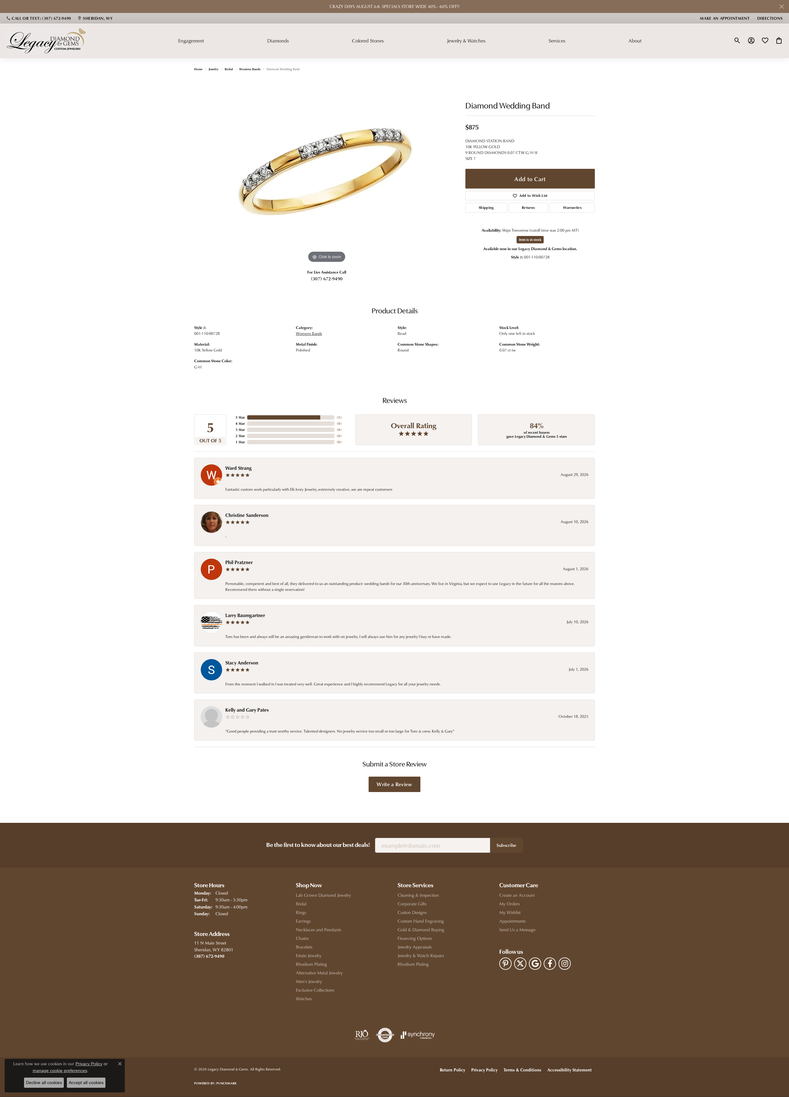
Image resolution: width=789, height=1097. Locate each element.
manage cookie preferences (60, 1070)
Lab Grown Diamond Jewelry (323, 895)
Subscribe (507, 845)
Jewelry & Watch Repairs (421, 955)
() (339, 417)
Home (198, 69)
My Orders (509, 903)
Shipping (486, 207)
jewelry (214, 69)
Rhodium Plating (311, 964)
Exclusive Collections (315, 990)
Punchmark (226, 1083)
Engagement (191, 40)
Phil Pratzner (239, 562)
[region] (326, 171)
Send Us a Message (517, 929)
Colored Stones (368, 40)
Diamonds (278, 40)
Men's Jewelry (309, 981)
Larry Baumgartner (245, 615)
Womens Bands (249, 69)
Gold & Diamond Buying (421, 929)
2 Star (240, 435)
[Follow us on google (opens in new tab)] (535, 963)
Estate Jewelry (308, 955)
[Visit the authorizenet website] (385, 1035)
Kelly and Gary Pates (247, 709)
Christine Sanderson (246, 515)
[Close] (781, 6)
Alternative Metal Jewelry (319, 972)
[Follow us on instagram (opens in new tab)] (564, 963)
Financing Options (415, 938)
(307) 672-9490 (326, 278)
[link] (38, 18)
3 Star (240, 429)
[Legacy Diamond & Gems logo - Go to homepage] (46, 40)
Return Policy (452, 1070)
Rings (301, 912)
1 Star (240, 442)
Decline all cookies (44, 1082)
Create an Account (517, 895)
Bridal (229, 69)
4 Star (240, 423)
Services (557, 40)
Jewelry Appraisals (414, 947)
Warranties (572, 207)
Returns (528, 207)
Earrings (303, 921)
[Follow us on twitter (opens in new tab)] (520, 963)
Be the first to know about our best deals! (318, 845)
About (635, 40)
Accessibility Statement (569, 1070)
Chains (302, 938)
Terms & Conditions (522, 1070)
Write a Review (394, 784)
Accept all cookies (86, 1082)
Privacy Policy (484, 1070)
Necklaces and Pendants (318, 929)
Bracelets (304, 947)
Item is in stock (530, 239)
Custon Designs (412, 912)
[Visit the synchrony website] (418, 1035)
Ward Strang (238, 468)
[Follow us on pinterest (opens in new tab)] (505, 963)
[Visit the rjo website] (362, 1035)
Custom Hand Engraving (421, 921)
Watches (304, 998)
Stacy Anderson (241, 662)
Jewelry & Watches (466, 40)
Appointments (512, 921)
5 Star (240, 417)
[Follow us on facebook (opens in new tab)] (550, 963)
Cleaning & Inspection (418, 895)
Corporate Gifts (412, 903)
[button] (737, 41)
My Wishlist (510, 912)
